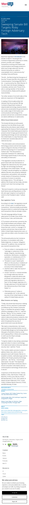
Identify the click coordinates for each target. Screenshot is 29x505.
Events (4, 455)
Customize (14, 497)
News (4, 453)
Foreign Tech (4, 418)
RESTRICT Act (4, 420)
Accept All (14, 493)
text (12, 203)
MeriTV (5, 463)
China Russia (4, 417)
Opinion (5, 458)
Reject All (14, 501)
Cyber (4, 476)
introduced (17, 57)
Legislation (10, 389)
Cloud (4, 473)
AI (3, 471)
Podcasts (5, 461)
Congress (4, 389)
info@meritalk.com (7, 441)
